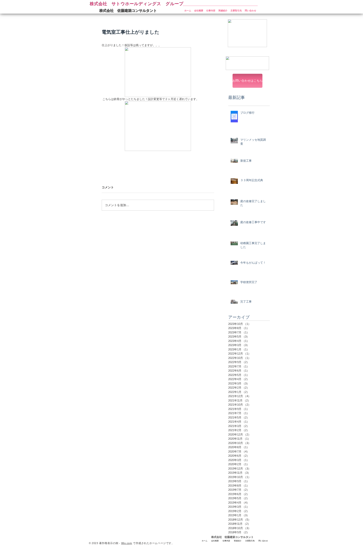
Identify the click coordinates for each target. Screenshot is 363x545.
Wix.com (126, 543)
